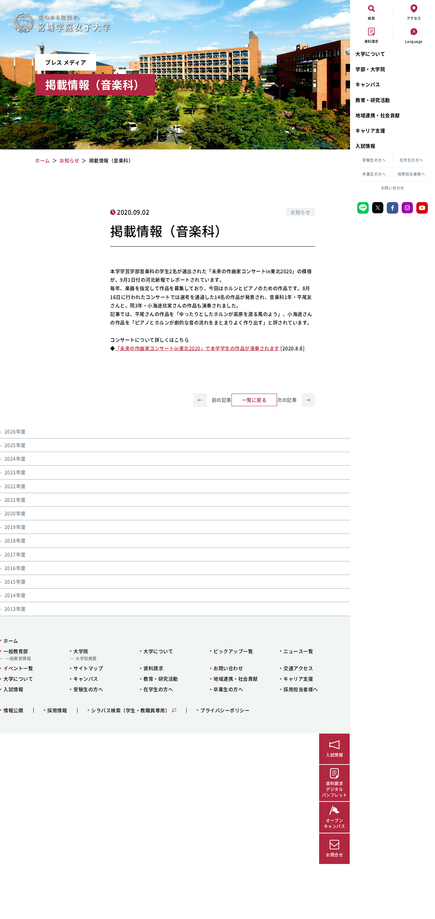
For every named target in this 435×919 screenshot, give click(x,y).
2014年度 (15, 595)
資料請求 (153, 668)
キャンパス (367, 84)
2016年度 (15, 567)
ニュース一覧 (298, 651)
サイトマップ (88, 668)
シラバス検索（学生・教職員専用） (130, 710)
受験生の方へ (374, 160)
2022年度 (15, 486)
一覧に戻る (254, 399)
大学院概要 (86, 658)
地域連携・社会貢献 (377, 115)
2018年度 (15, 540)
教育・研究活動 (372, 99)
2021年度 (15, 499)
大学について (370, 53)
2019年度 (15, 526)
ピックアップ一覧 (233, 651)
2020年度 (15, 513)
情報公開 (13, 710)
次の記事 (294, 399)
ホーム (10, 640)
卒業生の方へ (374, 174)
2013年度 (15, 608)
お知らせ (300, 212)
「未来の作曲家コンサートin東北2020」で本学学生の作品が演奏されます (197, 348)
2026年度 (15, 431)
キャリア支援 (370, 130)
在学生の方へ (411, 160)
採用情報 (57, 710)
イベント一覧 (18, 668)
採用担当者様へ (411, 174)
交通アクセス (298, 668)
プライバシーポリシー (224, 710)
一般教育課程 (18, 658)
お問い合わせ (392, 188)
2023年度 (15, 472)
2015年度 (15, 581)
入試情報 (365, 145)
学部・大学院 (370, 69)
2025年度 (15, 445)
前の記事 (214, 399)
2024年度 (15, 458)
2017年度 (15, 554)
